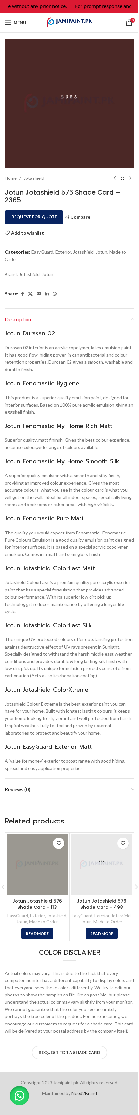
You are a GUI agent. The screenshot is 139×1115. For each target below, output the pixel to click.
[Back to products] (122, 178)
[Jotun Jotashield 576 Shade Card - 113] (37, 864)
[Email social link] (39, 294)
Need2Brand (84, 1093)
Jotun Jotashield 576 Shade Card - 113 (37, 904)
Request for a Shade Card (69, 1052)
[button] (19, 1095)
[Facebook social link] (22, 294)
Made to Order (43, 921)
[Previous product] (115, 178)
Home (11, 178)
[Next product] (130, 178)
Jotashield (34, 178)
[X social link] (30, 294)
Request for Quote (34, 216)
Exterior (63, 252)
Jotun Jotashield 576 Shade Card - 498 (101, 904)
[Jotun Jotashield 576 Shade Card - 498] (101, 864)
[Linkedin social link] (47, 294)
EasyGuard (42, 252)
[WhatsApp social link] (55, 294)
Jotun (101, 252)
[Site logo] (69, 22)
